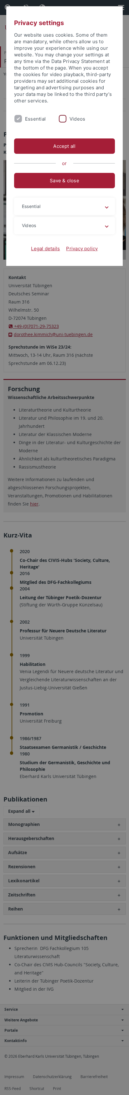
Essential (35, 119)
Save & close (64, 181)
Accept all (64, 146)
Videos (77, 119)
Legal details (45, 249)
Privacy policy (82, 249)
